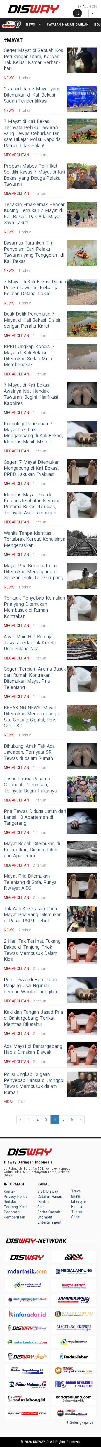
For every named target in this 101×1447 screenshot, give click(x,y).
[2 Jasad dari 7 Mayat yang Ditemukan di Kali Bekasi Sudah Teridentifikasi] (82, 99)
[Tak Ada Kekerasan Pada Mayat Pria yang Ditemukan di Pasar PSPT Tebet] (82, 919)
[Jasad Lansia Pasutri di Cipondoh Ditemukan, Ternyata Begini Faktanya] (82, 789)
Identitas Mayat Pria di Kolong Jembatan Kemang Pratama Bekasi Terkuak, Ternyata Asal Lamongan (32, 503)
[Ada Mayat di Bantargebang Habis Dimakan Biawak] (82, 1055)
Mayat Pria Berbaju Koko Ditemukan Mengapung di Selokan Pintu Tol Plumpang (33, 571)
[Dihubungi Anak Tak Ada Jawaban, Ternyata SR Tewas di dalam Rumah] (82, 756)
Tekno (76, 1212)
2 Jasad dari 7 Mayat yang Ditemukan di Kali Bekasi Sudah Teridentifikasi (32, 95)
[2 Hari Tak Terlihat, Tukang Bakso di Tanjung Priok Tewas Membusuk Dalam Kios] (82, 951)
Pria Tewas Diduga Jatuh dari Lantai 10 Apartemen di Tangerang (35, 817)
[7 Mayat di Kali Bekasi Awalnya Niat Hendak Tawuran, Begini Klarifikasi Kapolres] (82, 395)
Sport (76, 1217)
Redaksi (10, 1202)
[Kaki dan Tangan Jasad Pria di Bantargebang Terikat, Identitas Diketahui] (82, 1022)
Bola (41, 1207)
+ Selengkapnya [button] (80, 1422)
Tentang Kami (15, 1207)
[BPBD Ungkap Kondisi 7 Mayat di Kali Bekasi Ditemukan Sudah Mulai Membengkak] (82, 356)
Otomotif (45, 1217)
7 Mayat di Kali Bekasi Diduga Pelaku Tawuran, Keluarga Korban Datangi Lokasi (35, 287)
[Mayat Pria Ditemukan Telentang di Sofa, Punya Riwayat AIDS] (82, 886)
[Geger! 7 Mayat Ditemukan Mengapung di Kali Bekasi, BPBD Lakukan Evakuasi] (82, 472)
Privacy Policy (15, 1196)
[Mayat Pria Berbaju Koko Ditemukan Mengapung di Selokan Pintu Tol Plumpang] (82, 576)
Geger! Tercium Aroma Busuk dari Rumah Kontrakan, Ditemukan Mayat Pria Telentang (35, 678)
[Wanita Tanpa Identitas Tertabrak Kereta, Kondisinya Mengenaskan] (82, 543)
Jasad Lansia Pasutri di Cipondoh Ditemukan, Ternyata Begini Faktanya (30, 785)
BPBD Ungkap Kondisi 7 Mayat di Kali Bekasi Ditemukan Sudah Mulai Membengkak (29, 355)
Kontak (9, 1191)
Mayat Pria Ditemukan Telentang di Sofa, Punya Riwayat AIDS (30, 882)
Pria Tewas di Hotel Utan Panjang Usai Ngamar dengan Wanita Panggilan (30, 985)
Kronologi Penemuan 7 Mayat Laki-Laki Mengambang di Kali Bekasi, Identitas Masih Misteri (33, 432)
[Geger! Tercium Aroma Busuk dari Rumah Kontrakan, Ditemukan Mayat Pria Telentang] (82, 679)
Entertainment (50, 1222)
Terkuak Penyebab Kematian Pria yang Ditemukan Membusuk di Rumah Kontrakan (34, 607)
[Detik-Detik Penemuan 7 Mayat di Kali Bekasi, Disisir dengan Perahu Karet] (82, 324)
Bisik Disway (48, 1191)
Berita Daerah (49, 1212)
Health (76, 1206)
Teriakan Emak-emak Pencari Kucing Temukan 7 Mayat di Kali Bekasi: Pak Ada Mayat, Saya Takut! (35, 213)
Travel (76, 1191)
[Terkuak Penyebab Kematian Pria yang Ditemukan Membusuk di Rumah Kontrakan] (82, 608)
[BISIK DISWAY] (11, 24)
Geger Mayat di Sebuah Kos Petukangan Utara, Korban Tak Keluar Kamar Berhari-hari (33, 59)
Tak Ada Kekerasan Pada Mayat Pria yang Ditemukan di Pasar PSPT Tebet (32, 914)
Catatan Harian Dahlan (68, 24)
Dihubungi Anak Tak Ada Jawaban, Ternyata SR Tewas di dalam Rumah (29, 752)
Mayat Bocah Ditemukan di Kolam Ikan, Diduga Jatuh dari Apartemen (32, 849)
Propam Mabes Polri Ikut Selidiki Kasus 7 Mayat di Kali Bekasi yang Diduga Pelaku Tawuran (34, 175)
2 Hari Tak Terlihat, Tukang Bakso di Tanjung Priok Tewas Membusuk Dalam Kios (32, 950)
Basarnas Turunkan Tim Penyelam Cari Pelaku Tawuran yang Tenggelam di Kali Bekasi (34, 252)
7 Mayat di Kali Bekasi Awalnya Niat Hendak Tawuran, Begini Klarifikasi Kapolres (31, 394)
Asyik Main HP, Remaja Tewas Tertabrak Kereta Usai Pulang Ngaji (30, 642)
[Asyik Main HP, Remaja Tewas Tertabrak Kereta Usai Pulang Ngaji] (82, 647)
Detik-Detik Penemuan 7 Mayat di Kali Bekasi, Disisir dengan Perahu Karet (32, 320)
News (30, 24)
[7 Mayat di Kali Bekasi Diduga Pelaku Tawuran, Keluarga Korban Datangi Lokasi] (82, 292)
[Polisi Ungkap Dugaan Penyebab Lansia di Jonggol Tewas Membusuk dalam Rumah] (82, 1084)
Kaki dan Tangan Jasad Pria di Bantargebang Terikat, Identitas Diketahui (33, 1018)
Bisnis (76, 1196)
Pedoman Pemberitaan (14, 1214)
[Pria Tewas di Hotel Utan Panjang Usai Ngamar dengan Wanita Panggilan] (82, 990)
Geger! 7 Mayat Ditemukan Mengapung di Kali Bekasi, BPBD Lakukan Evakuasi (32, 468)
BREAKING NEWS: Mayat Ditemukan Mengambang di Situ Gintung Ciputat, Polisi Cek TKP (32, 716)
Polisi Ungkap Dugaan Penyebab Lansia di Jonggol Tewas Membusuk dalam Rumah (34, 1083)
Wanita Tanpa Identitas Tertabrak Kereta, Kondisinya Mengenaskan (34, 539)
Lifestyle (78, 1201)
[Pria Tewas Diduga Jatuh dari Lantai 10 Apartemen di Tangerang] (82, 821)
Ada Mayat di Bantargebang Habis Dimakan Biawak (33, 1049)
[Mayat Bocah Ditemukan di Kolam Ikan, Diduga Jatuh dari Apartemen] (82, 854)
